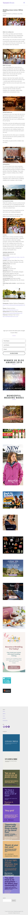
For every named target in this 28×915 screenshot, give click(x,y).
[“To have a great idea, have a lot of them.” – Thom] (11, 796)
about (4, 711)
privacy (4, 718)
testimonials (5, 720)
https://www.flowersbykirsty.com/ (10, 310)
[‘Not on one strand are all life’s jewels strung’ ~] (11, 778)
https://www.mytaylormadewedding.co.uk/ (13, 313)
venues (4, 15)
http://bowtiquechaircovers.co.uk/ (10, 316)
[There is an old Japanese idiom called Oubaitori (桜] (11, 849)
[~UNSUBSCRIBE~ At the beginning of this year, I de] (11, 760)
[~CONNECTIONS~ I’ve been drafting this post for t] (11, 742)
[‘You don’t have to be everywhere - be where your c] (11, 884)
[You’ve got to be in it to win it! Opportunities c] (11, 831)
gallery (4, 713)
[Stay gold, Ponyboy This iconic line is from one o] (11, 813)
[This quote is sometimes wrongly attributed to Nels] (11, 867)
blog (21, 13)
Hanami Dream (7, 13)
